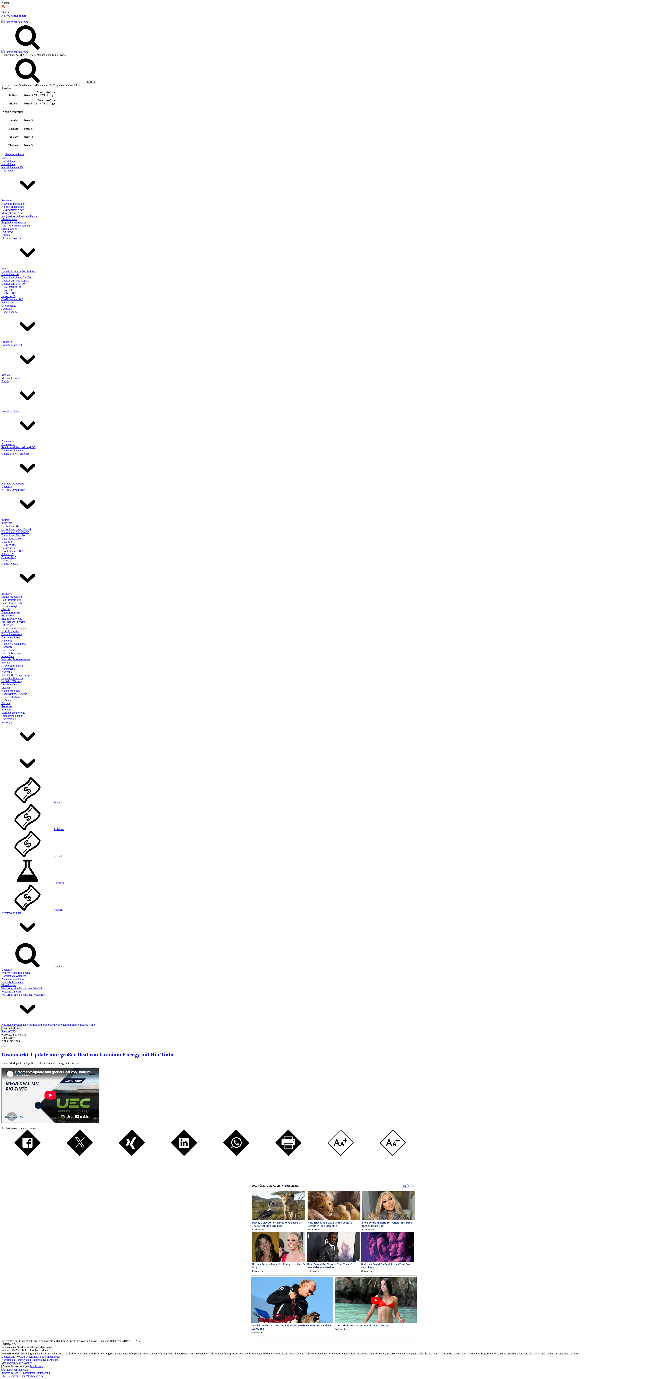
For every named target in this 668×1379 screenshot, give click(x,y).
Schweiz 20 (7, 302)
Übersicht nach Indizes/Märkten (18, 271)
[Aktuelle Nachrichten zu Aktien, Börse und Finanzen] (14, 21)
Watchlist (59, 966)
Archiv (5, 381)
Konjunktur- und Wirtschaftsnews (19, 216)
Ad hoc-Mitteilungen (13, 15)
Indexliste (6, 522)
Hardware (6, 646)
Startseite (6, 158)
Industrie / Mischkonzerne (15, 659)
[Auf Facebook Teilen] (27, 1154)
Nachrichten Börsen (12, 1359)
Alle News (7, 170)
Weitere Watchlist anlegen (15, 972)
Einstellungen (8, 985)
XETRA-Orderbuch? (13, 489)
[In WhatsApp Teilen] (236, 1154)
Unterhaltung (8, 718)
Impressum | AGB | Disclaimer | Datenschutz (25, 1372)
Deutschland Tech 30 (13, 283)
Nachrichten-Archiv (21, 1362)
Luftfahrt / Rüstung (11, 681)
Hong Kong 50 (9, 311)
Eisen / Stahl (8, 615)
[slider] (6, 1043)
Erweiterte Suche (14, 154)
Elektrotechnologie (11, 618)
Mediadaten (36, 1366)
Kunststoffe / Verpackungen (16, 675)
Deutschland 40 (10, 274)
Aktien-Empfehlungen (35, 1359)
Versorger (6, 722)
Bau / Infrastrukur (11, 599)
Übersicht (6, 486)
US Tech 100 (8, 293)
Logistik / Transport (12, 678)
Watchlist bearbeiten (12, 982)
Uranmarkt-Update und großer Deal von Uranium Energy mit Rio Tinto (87, 1054)
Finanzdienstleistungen (13, 628)
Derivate (58, 856)
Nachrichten (8, 161)
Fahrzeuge (7, 624)
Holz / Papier (8, 650)
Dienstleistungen (10, 612)
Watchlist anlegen (11, 991)
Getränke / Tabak (10, 637)
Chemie (5, 609)
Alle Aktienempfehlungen (15, 225)
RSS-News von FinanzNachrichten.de (22, 1375)
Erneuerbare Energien (13, 621)
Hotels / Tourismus (11, 653)
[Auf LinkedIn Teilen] (184, 1154)
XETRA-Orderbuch (12, 483)
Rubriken (6, 200)
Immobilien (7, 656)
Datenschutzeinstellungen (16, 1366)
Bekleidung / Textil (11, 602)
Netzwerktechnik (10, 697)
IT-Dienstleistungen (12, 665)
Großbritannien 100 (12, 299)
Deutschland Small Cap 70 (16, 277)
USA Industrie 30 (11, 286)
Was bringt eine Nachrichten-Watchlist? (23, 988)
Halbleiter (6, 640)
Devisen (58, 909)
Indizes (5, 268)
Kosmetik (6, 671)
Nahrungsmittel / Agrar (14, 693)
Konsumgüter (8, 668)
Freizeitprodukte (10, 631)
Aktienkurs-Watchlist (13, 979)
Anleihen (59, 829)
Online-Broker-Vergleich (15, 453)
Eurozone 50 (8, 296)
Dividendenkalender (12, 450)
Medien (5, 374)
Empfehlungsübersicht (13, 222)
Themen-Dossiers (11, 238)
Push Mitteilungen (12, 1028)
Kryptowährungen (11, 912)
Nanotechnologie (10, 690)
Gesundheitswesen (11, 634)
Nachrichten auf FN (12, 167)
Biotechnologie (9, 606)
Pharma (5, 703)
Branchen (6, 341)
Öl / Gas (6, 700)
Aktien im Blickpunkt (13, 203)
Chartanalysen (9, 228)
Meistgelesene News (12, 213)
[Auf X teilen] (80, 1154)
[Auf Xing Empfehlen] (132, 1154)
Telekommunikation (12, 715)
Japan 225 (7, 308)
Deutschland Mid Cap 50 (15, 280)
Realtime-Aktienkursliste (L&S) (18, 447)
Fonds (57, 802)
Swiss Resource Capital (23, 1128)
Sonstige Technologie (13, 712)
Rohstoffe (6, 706)
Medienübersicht (10, 378)
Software (6, 709)
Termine (5, 234)
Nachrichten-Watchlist (13, 975)
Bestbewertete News (12, 209)
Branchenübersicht (11, 344)
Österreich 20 (8, 305)
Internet (5, 662)
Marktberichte (9, 219)
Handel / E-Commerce (13, 643)
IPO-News (7, 231)
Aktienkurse (8, 441)
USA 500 (6, 289)
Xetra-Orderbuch (28, 1356)
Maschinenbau (9, 684)
